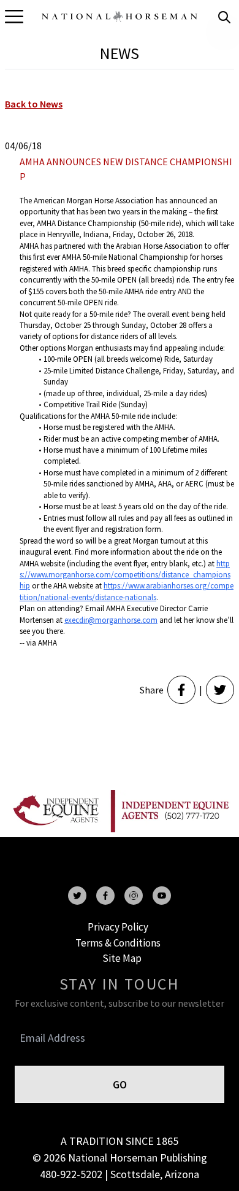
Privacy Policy (118, 927)
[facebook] (105, 895)
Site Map (122, 958)
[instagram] (133, 895)
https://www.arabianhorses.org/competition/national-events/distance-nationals (126, 591)
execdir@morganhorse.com (110, 620)
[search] (224, 17)
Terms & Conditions (118, 943)
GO (120, 1084)
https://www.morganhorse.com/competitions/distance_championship (125, 575)
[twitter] (77, 895)
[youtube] (162, 895)
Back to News (34, 104)
